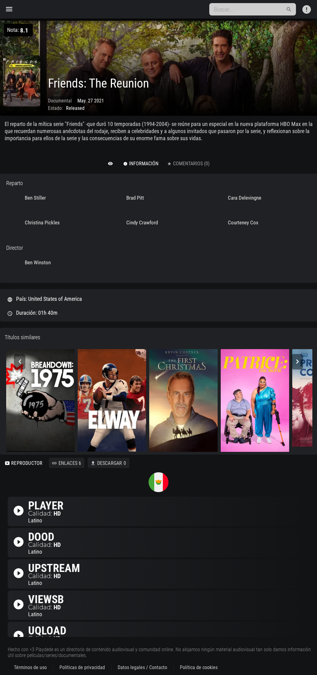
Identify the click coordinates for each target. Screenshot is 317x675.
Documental (60, 101)
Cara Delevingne (244, 198)
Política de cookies (199, 667)
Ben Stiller (35, 198)
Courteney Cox (243, 222)
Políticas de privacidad (82, 667)
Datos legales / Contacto (142, 667)
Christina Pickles (42, 222)
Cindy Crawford (142, 222)
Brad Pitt (135, 198)
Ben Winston (38, 262)
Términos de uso (30, 667)
